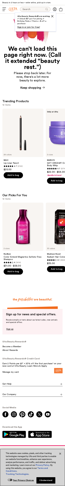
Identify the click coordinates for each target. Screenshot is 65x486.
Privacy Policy (42, 465)
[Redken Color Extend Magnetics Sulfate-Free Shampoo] (22, 235)
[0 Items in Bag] (61, 9)
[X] (52, 16)
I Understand (45, 480)
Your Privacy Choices (23, 480)
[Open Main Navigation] (4, 9)
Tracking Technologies (17, 474)
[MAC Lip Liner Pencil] (22, 140)
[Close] (60, 453)
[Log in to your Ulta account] (55, 9)
